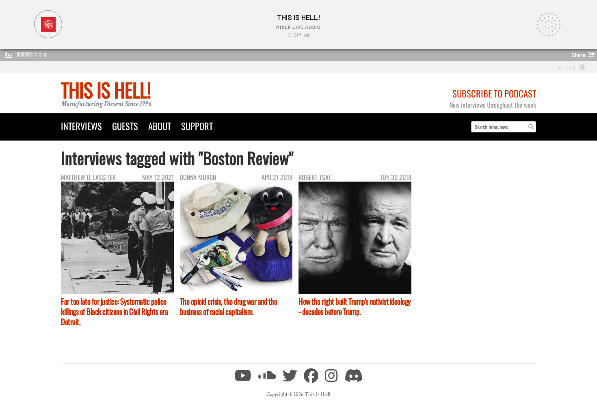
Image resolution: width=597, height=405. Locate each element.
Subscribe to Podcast (494, 93)
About (159, 125)
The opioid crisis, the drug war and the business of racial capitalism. (228, 306)
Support (197, 125)
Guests (125, 125)
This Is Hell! (106, 89)
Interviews (81, 125)
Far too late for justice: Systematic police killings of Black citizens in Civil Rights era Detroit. (114, 311)
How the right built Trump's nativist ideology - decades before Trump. (354, 306)
